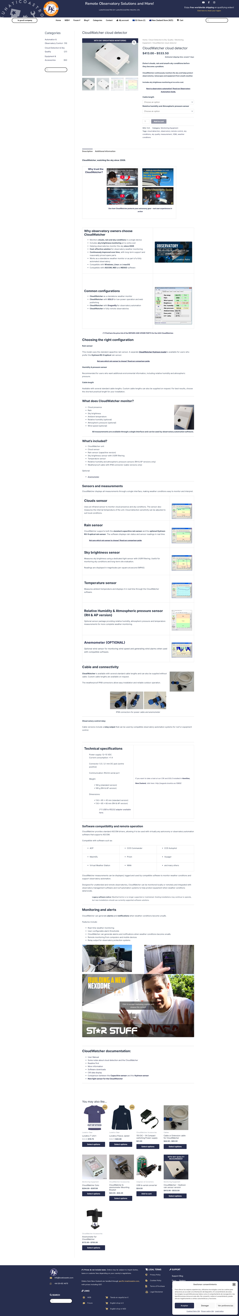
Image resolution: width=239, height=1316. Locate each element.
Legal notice (219, 1311)
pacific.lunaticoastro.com (129, 1281)
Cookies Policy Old (193, 1311)
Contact (109, 20)
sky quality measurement (162, 134)
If (136, 778)
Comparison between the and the (118, 1075)
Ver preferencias (225, 1305)
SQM (175, 134)
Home (58, 20)
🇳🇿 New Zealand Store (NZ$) (161, 20)
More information (95, 1066)
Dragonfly (112, 305)
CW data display (95, 1072)
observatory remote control (172, 131)
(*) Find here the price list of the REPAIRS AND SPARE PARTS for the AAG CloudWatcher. (138, 333)
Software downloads (97, 1069)
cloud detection (153, 131)
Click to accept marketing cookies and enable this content (173, 252)
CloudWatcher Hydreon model (152, 352)
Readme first (93, 1063)
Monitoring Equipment (169, 128)
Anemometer (93, 477)
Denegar (205, 1305)
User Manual (93, 1057)
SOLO (110, 299)
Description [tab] (87, 151)
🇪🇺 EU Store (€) (138, 20)
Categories (97, 20)
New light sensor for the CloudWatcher (105, 1078)
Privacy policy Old (207, 1311)
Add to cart (159, 121)
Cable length (148, 97)
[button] (234, 1284)
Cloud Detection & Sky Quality (161, 40)
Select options (93, 1144)
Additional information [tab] (105, 151)
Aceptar (184, 1305)
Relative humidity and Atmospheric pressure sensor (166, 106)
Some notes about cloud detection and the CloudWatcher (113, 1060)
